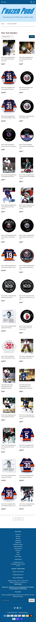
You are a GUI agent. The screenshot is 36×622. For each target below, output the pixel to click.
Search (18, 554)
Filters (32, 36)
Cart (34, 2)
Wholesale (18, 550)
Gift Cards (18, 536)
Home (2, 23)
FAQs (18, 552)
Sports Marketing (18, 546)
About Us (18, 538)
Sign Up (32, 600)
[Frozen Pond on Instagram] (20, 608)
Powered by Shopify (23, 612)
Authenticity (18, 540)
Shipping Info (18, 542)
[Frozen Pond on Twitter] (15, 608)
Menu (4, 2)
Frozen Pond (14, 612)
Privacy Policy (18, 556)
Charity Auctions (18, 548)
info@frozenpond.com (18, 574)
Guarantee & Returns (18, 544)
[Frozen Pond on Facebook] (18, 608)
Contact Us (18, 534)
